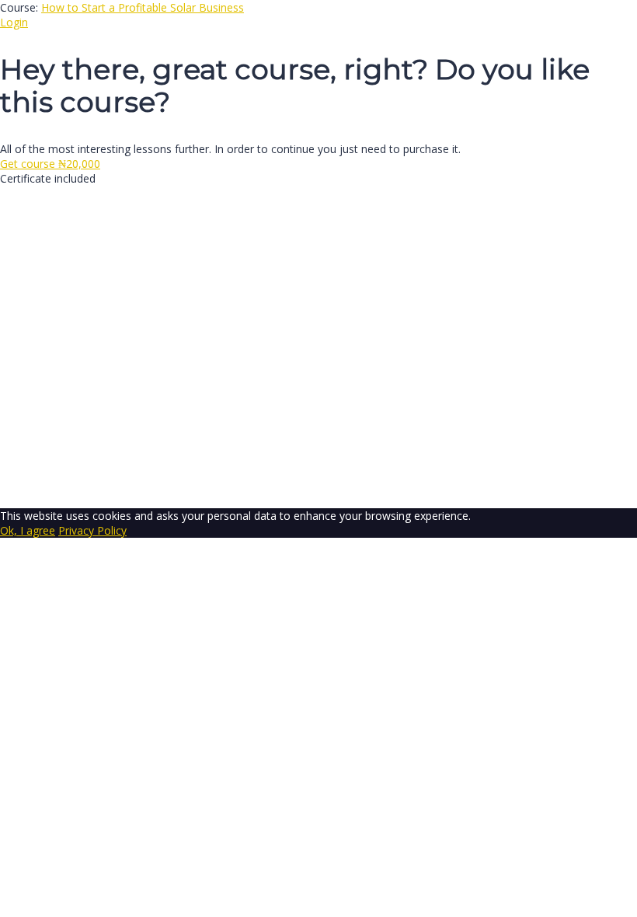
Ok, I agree (27, 530)
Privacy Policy (343, 336)
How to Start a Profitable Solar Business (142, 7)
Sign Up (87, 486)
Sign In (124, 486)
